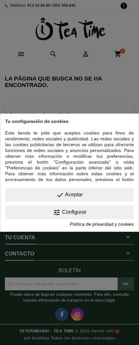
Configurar (69, 212)
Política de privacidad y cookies (102, 224)
